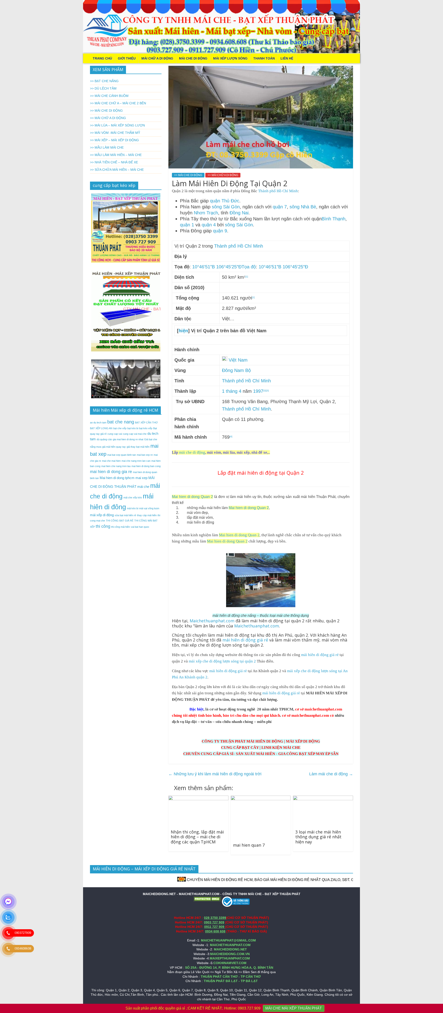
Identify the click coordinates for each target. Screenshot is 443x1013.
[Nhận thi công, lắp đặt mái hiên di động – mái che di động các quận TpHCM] (198, 798)
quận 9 (220, 230)
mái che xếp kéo (132, 497)
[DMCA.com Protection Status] (207, 898)
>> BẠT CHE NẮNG (104, 81)
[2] (264, 390)
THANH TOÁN (264, 58)
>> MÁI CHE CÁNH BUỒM (109, 96)
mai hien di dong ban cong (146, 466)
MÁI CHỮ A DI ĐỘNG (157, 58)
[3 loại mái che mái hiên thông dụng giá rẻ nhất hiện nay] (323, 798)
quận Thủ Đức (224, 200)
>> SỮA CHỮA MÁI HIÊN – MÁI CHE (117, 169)
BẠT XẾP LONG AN (101, 428)
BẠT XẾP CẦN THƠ (146, 422)
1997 (258, 391)
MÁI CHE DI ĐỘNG (193, 58)
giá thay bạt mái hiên (138, 446)
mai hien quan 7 (249, 845)
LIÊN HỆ (287, 58)
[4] (231, 436)
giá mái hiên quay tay (114, 446)
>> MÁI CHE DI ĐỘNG (188, 175)
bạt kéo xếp (145, 428)
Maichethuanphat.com (212, 620)
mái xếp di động (102, 515)
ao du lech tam (98, 422)
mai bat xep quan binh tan (121, 454)
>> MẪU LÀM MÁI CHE (107, 147)
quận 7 (280, 206)
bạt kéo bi (132, 428)
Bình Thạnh (333, 218)
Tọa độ (249, 266)
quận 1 (187, 224)
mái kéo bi (132, 508)
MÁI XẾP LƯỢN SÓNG (230, 58)
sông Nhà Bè (303, 206)
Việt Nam (238, 360)
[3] (267, 390)
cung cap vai (115, 433)
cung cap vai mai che (135, 433)
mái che (143, 487)
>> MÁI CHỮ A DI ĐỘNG (223, 175)
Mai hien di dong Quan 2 (192, 497)
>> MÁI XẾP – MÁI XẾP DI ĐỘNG (114, 140)
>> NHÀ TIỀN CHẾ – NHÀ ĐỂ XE (114, 162)
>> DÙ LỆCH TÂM (103, 88)
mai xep (141, 478)
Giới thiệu (127, 58)
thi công (103, 526)
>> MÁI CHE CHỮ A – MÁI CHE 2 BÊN (118, 103)
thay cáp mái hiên (147, 515)
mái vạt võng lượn (149, 508)
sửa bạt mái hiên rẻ (125, 515)
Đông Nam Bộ (236, 370)
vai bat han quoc (140, 526)
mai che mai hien (111, 460)
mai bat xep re (145, 454)
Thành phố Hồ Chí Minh (278, 191)
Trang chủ (102, 58)
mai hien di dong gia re (111, 471)
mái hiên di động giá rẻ (245, 640)
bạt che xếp (119, 428)
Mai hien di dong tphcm (117, 478)
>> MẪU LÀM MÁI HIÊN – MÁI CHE (116, 155)
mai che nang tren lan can (136, 460)
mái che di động (192, 452)
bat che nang (120, 421)
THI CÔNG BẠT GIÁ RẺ (119, 520)
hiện (183, 330)
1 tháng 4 (231, 391)
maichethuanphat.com (323, 709)
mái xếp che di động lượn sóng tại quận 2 (222, 661)
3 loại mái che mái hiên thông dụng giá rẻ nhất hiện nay (318, 837)
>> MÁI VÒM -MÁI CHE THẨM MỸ (115, 133)
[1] (246, 276)
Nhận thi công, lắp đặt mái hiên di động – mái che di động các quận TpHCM (197, 837)
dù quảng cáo (104, 439)
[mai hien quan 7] (260, 798)
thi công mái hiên (120, 526)
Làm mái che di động (331, 774)
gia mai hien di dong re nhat (128, 439)
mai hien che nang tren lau (116, 466)
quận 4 (209, 224)
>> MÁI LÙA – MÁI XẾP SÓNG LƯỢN (117, 125)
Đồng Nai (239, 212)
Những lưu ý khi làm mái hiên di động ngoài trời (214, 774)
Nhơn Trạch (206, 212)
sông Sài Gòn (226, 206)
